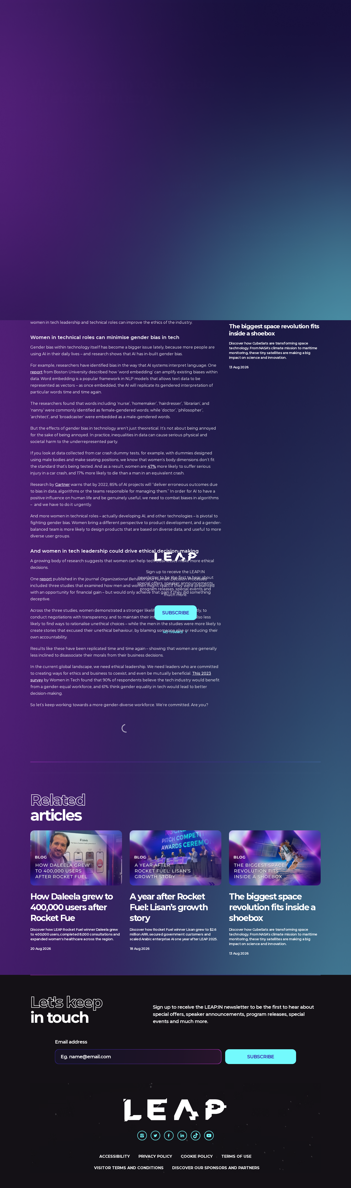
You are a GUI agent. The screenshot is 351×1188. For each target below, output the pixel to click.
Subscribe (175, 613)
